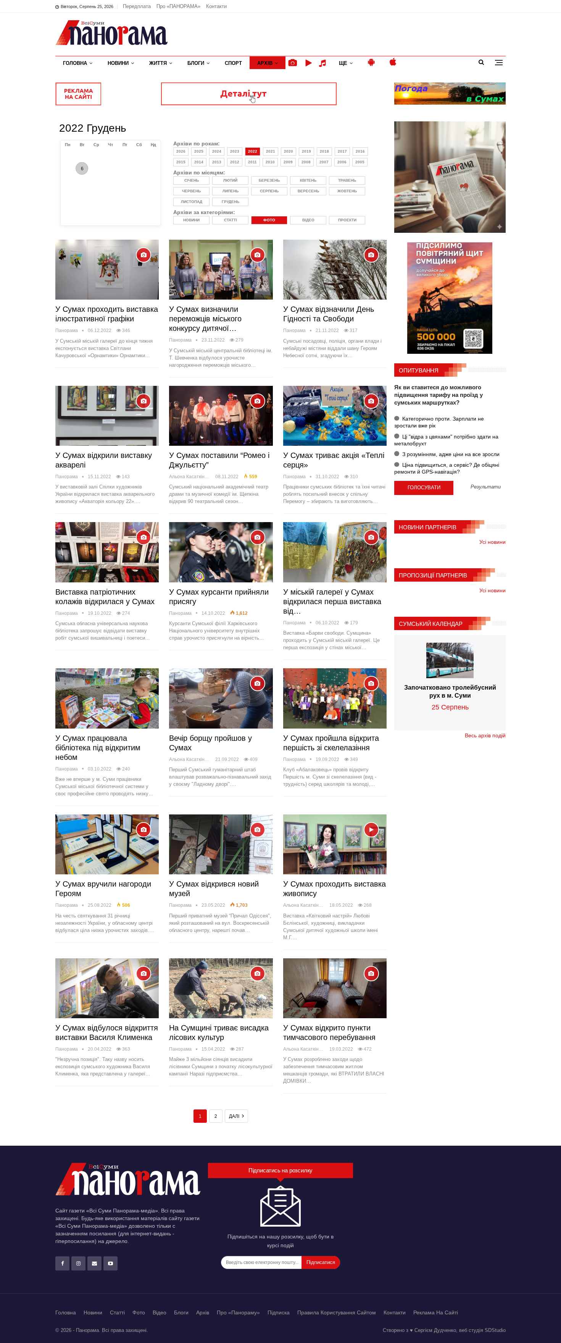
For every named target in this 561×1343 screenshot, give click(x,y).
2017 (342, 151)
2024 (216, 151)
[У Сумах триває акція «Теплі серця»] (335, 416)
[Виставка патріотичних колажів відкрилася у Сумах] (107, 552)
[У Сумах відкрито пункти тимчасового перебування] (335, 988)
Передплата (137, 6)
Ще (343, 63)
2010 (270, 162)
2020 (288, 151)
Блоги (195, 63)
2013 (216, 162)
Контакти (216, 6)
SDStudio (495, 1330)
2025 (198, 151)
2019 (306, 151)
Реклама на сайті (435, 1312)
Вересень (308, 191)
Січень (191, 180)
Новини (118, 63)
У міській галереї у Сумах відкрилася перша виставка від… (332, 601)
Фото (138, 1312)
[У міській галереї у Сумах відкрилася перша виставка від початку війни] (335, 552)
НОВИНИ (191, 220)
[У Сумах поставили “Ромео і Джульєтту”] (220, 416)
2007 (324, 162)
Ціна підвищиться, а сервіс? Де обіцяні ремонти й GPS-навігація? (446, 468)
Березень (269, 180)
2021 (270, 151)
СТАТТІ (230, 220)
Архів (264, 63)
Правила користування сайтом (336, 1312)
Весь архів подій (485, 735)
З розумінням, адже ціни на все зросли (450, 454)
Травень (347, 180)
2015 (180, 162)
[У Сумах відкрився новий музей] (220, 844)
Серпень (269, 191)
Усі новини (492, 542)
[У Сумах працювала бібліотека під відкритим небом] (107, 698)
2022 (252, 151)
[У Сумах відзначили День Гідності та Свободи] (335, 270)
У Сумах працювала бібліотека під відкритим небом (97, 747)
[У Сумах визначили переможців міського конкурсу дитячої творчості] (220, 270)
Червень (191, 191)
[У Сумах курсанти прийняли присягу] (220, 552)
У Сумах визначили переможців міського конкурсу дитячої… (205, 318)
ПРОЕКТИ (347, 220)
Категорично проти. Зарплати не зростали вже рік (439, 422)
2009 (288, 162)
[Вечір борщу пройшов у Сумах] (220, 698)
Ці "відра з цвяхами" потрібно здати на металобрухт (446, 440)
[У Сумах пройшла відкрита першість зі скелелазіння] (335, 698)
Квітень (308, 180)
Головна (75, 63)
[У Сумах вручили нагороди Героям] (107, 844)
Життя (158, 63)
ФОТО (269, 220)
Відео (159, 1312)
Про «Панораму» (238, 1312)
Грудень (230, 202)
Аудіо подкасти (323, 63)
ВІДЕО (308, 220)
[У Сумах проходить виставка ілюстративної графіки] (107, 270)
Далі (234, 1116)
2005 (359, 162)
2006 (342, 162)
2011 (252, 162)
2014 (198, 162)
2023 (234, 151)
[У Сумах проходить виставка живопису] (335, 844)
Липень (230, 191)
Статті (117, 1312)
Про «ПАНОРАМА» (178, 6)
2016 (360, 151)
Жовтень (347, 191)
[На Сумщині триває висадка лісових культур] (220, 988)
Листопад (191, 202)
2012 (234, 162)
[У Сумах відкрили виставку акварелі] (107, 416)
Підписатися (320, 1262)
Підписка (279, 1312)
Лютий (230, 180)
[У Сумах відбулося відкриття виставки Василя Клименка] (107, 988)
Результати (486, 487)
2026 (180, 151)
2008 (306, 162)
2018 (324, 151)
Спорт (233, 63)
